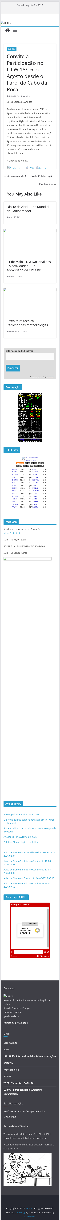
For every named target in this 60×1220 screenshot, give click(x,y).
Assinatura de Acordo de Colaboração (30, 176)
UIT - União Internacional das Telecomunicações (30, 1056)
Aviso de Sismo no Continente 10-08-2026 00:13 (29, 878)
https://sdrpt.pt (12, 533)
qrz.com (51, 377)
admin (28, 96)
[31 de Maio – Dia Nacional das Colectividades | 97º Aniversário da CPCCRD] (30, 231)
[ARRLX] (8, 996)
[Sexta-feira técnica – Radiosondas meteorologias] (30, 290)
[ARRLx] (7, 30)
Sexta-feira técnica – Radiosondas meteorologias (27, 323)
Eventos (11, 49)
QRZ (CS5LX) (10, 1042)
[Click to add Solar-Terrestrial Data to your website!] (30, 394)
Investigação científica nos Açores (21, 814)
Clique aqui (10, 1116)
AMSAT (7, 1076)
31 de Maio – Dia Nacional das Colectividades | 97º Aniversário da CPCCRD (29, 266)
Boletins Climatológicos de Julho (21, 842)
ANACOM (8, 1063)
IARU (6, 1049)
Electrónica (46, 184)
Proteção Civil (11, 1069)
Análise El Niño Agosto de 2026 (20, 836)
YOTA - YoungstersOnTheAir (19, 1083)
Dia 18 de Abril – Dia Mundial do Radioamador (28, 209)
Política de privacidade (16, 1022)
